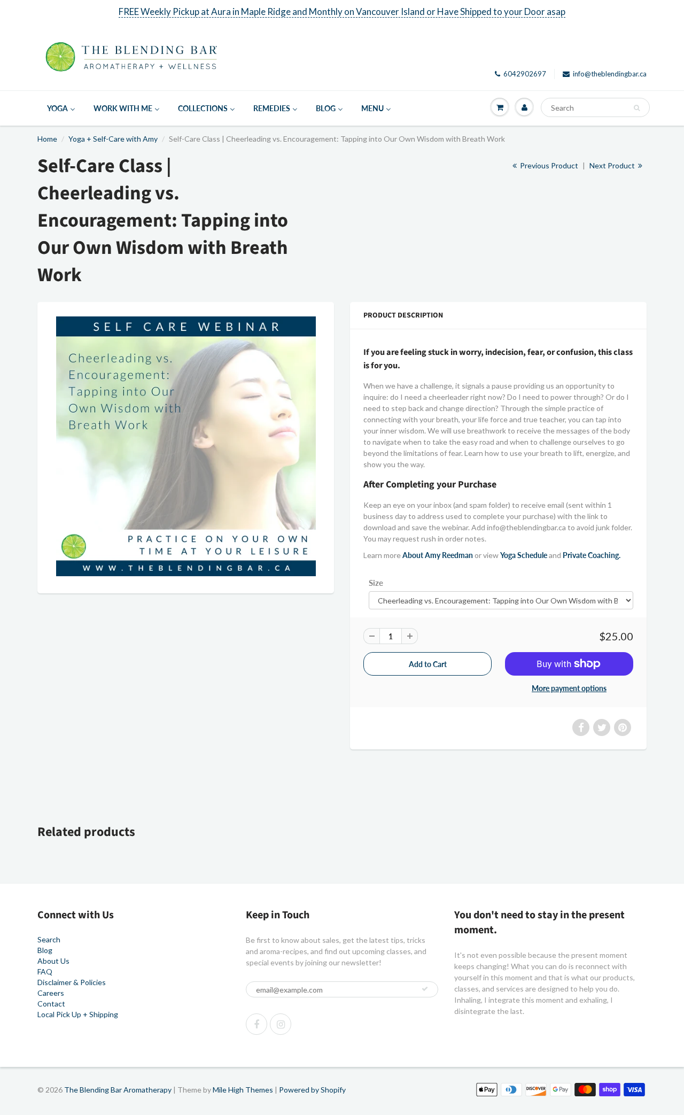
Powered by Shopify (312, 1089)
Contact (51, 1003)
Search (48, 939)
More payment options (569, 688)
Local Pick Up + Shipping (77, 1014)
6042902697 (524, 73)
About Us (53, 960)
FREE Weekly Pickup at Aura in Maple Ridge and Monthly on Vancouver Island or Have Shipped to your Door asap (342, 11)
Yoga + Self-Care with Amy (113, 138)
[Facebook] (256, 1024)
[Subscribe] (425, 988)
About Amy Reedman (437, 555)
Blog (44, 950)
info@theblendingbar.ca (610, 73)
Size (376, 582)
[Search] (636, 108)
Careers (50, 992)
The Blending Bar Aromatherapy (118, 1089)
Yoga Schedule (523, 555)
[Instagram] (280, 1024)
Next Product (612, 165)
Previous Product (548, 165)
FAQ (44, 971)
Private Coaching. (591, 555)
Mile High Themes (243, 1089)
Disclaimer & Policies (71, 982)
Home (47, 138)
